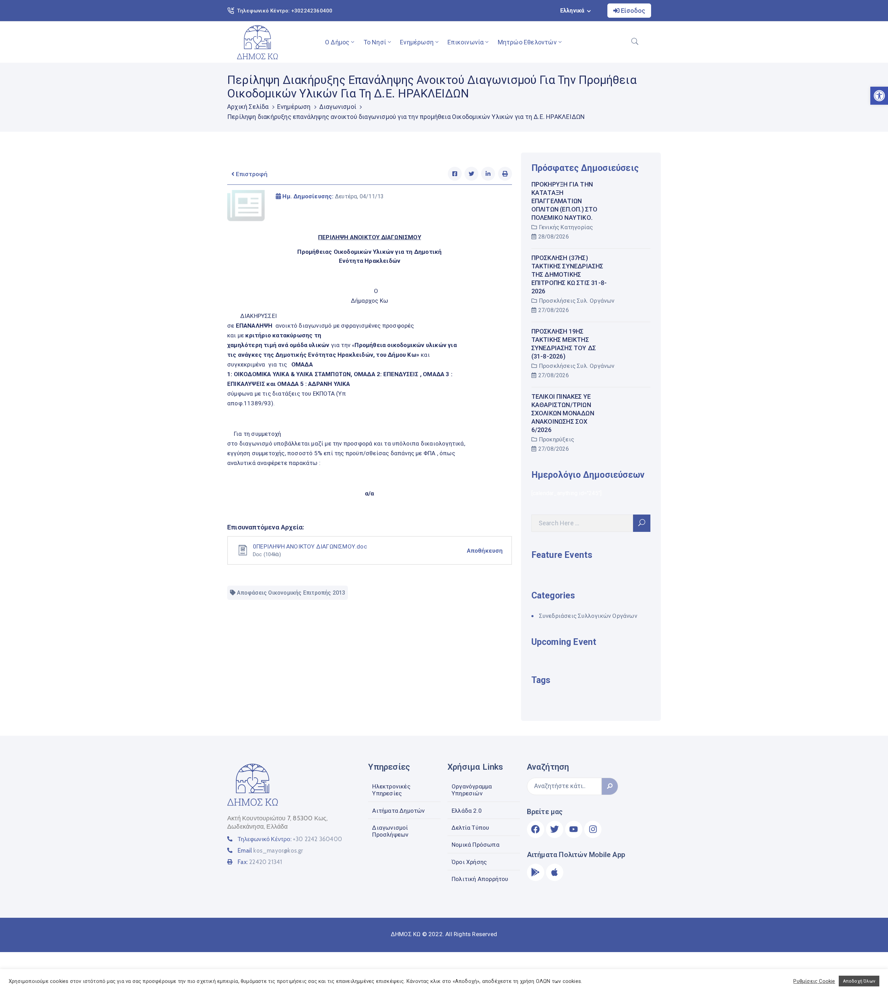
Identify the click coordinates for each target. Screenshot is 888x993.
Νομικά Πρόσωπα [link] (476, 844)
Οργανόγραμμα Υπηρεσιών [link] (472, 790)
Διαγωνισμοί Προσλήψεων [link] (390, 831)
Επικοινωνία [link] (465, 42)
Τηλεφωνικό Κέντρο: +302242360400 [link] (284, 11)
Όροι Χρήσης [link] (469, 861)
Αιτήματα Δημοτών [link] (398, 810)
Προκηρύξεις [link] (556, 439)
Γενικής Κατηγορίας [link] (566, 227)
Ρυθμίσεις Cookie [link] (814, 981)
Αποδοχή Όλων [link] (859, 981)
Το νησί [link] (375, 42)
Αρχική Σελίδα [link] (248, 106)
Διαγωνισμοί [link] (337, 106)
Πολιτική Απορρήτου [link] (480, 878)
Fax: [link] (260, 861)
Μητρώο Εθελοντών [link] (527, 42)
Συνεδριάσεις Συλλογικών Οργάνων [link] (588, 615)
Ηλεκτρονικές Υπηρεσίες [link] (391, 790)
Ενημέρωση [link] (417, 42)
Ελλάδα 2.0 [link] (467, 810)
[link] (257, 42)
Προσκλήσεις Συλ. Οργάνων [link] (577, 300)
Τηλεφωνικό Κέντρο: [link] (290, 839)
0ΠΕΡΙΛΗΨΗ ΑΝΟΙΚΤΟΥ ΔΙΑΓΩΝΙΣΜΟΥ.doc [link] (310, 546)
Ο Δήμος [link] (337, 42)
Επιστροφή (250, 174)
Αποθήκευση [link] (485, 550)
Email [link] (270, 850)
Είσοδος (632, 10)
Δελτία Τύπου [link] (470, 827)
